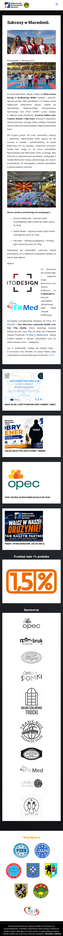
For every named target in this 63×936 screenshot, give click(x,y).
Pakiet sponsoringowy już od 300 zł (25, 544)
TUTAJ (52, 355)
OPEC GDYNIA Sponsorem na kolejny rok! (27, 497)
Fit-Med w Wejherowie (37, 335)
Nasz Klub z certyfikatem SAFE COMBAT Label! (30, 404)
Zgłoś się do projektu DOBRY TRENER (25, 451)
